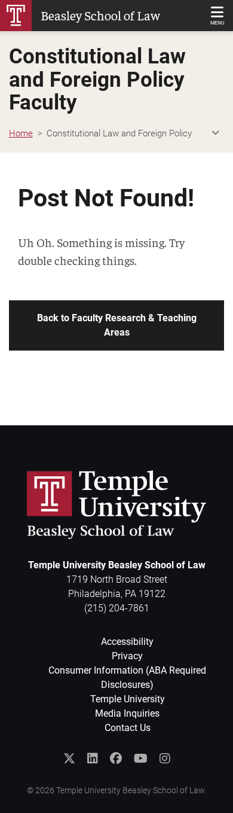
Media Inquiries (127, 713)
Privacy (127, 656)
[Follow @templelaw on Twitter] (69, 758)
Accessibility (127, 641)
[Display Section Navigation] (215, 134)
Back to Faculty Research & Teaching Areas (117, 325)
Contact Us (128, 727)
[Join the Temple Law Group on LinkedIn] (92, 758)
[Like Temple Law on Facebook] (116, 758)
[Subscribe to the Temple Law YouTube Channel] (141, 758)
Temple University (127, 699)
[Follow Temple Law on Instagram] (165, 758)
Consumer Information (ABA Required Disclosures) (127, 677)
